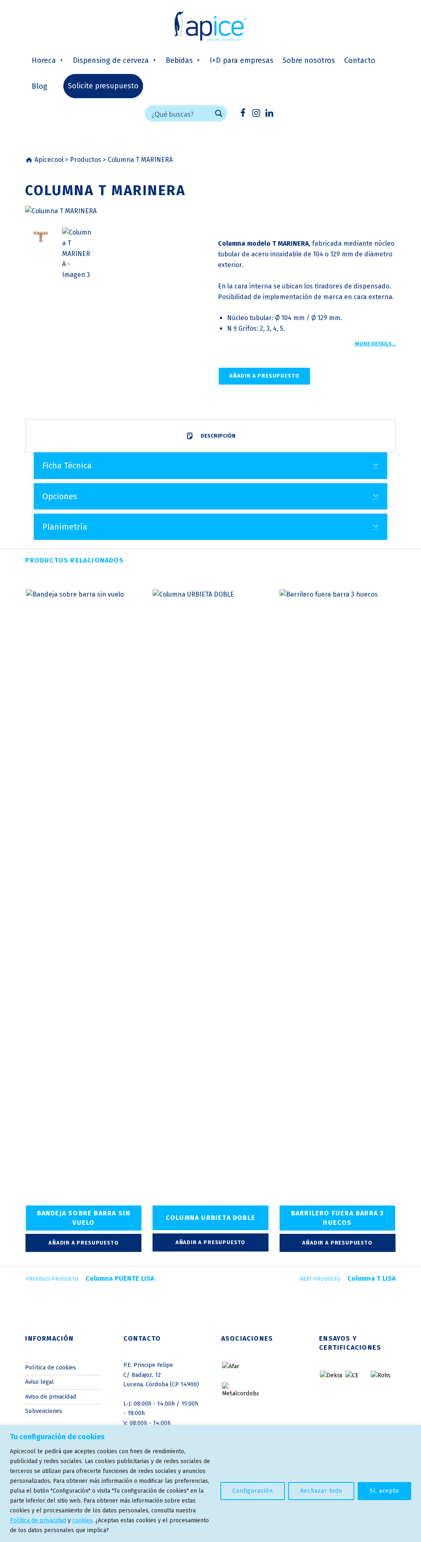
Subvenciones (43, 1411)
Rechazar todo (321, 1490)
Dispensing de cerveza (111, 60)
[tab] (210, 465)
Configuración (252, 1490)
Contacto (359, 60)
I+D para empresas (241, 60)
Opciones (59, 496)
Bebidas (179, 60)
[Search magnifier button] (218, 113)
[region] (210, 1483)
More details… (375, 344)
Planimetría (64, 527)
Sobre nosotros (308, 60)
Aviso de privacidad (50, 1396)
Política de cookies (50, 1367)
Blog (39, 86)
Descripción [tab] (217, 436)
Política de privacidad (38, 1520)
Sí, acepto (384, 1490)
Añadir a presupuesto (264, 376)
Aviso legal (39, 1381)
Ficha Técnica (67, 465)
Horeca (44, 60)
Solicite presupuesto (103, 85)
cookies (82, 1520)
